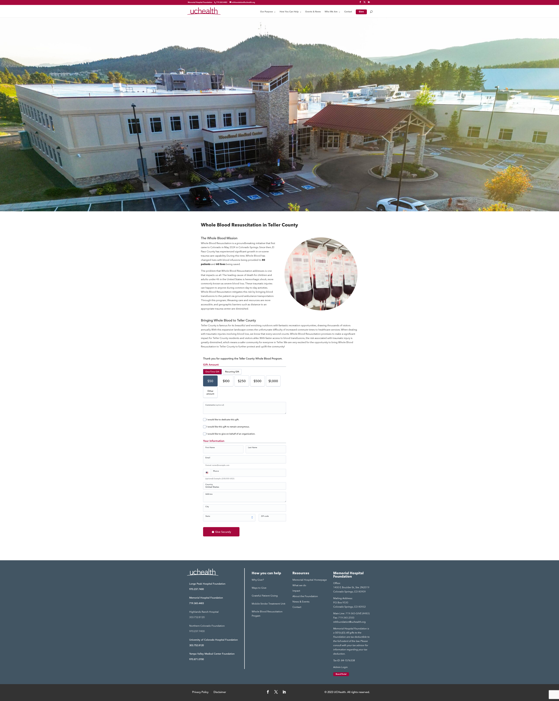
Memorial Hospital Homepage (309, 580)
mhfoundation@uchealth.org (349, 622)
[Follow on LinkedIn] (284, 691)
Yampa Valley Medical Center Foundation (212, 654)
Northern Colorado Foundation (207, 626)
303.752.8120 (197, 617)
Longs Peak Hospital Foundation (207, 584)
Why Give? (258, 580)
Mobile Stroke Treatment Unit (268, 604)
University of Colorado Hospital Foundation (213, 640)
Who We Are (331, 12)
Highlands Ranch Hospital (204, 612)
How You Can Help (289, 12)
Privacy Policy (200, 692)
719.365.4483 (196, 603)
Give (361, 12)
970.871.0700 (196, 659)
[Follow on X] (276, 691)
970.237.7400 (196, 589)
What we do (299, 585)
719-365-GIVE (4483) (358, 613)
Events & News (313, 12)
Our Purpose (266, 12)
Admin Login (340, 667)
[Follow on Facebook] (267, 691)
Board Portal (341, 674)
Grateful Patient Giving (265, 596)
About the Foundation (305, 596)
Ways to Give (259, 588)
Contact (348, 12)
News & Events (300, 602)
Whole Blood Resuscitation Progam (267, 613)
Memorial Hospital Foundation (200, 2)
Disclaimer (220, 692)
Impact (296, 591)
